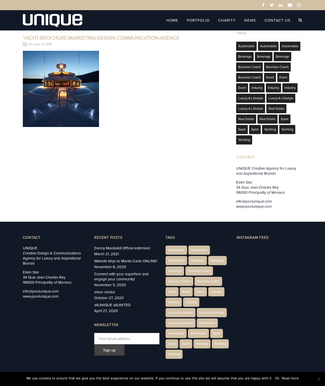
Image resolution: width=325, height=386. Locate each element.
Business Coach (249, 67)
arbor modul (104, 292)
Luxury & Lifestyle (250, 98)
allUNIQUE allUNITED (112, 305)
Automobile (246, 46)
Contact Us (277, 20)
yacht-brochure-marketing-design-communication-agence (101, 38)
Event (270, 77)
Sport (284, 119)
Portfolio (198, 20)
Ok (277, 378)
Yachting (270, 129)
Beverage (245, 57)
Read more (290, 378)
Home (172, 20)
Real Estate (276, 109)
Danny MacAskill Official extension (122, 248)
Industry (257, 88)
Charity (227, 20)
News (250, 20)
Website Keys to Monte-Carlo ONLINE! (125, 261)
